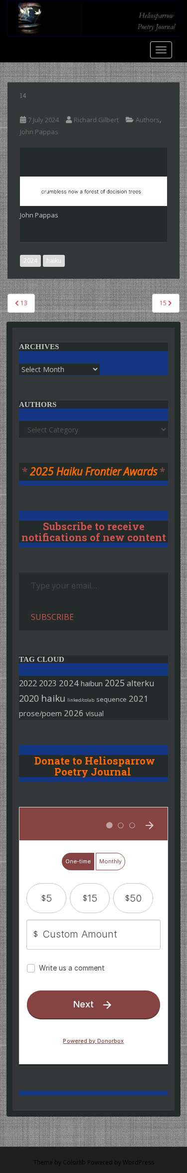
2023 (48, 683)
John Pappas (39, 131)
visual (95, 713)
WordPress (138, 1162)
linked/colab (80, 700)
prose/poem (40, 713)
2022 (28, 683)
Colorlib (74, 1162)
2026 (74, 713)
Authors (148, 119)
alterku (141, 683)
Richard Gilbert (96, 119)
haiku (53, 260)
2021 (139, 698)
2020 (29, 698)
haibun (92, 683)
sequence (111, 699)
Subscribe (52, 616)
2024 (30, 260)
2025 (115, 683)
